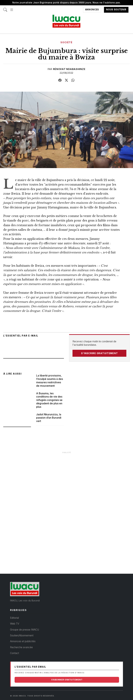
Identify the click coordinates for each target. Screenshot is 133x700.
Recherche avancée (21, 647)
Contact (14, 653)
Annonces (92, 9)
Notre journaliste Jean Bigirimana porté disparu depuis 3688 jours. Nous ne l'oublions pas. (66, 2)
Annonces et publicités (23, 641)
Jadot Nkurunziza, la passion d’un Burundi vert (48, 418)
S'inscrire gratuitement (99, 353)
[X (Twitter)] (66, 80)
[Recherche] (5, 8)
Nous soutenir (116, 9)
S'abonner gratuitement (66, 679)
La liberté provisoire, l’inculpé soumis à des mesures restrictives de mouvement (49, 380)
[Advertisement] (66, 478)
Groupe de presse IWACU (24, 629)
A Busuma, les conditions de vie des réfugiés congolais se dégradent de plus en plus (49, 400)
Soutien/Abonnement (21, 635)
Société (66, 42)
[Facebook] (60, 80)
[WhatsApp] (73, 80)
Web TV (14, 623)
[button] (12, 8)
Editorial (14, 617)
